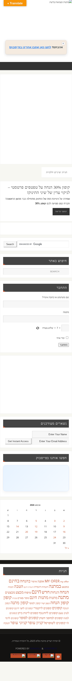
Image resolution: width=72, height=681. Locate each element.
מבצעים (10, 592)
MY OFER (52, 581)
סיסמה (66, 312)
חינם (36, 591)
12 (36, 526)
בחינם (14, 580)
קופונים (57, 607)
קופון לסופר (35, 603)
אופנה (40, 581)
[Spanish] (47, 28)
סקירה (14, 598)
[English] (39, 23)
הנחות (54, 592)
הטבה (18, 586)
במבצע (65, 587)
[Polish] (65, 23)
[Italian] (50, 23)
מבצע (20, 592)
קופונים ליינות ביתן (28, 613)
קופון (8, 597)
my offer (64, 581)
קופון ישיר (45, 603)
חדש (46, 592)
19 (36, 531)
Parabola (35, 648)
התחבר (63, 344)
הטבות (10, 587)
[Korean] (58, 23)
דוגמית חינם (29, 587)
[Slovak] (43, 28)
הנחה (64, 592)
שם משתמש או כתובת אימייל (55, 297)
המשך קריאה (61, 211)
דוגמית (37, 587)
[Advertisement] (36, 123)
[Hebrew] (47, 23)
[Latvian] (62, 23)
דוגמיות (45, 587)
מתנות (53, 597)
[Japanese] (54, 23)
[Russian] (39, 28)
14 (17, 526)
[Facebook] (18, 655)
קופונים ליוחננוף (48, 613)
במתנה (55, 586)
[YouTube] (58, 656)
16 (64, 531)
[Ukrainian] (50, 28)
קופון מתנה (19, 602)
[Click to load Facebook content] (36, 478)
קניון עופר (35, 622)
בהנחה (25, 581)
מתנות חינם (39, 597)
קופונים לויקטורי (42, 608)
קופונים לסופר (29, 617)
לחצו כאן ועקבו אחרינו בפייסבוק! (30, 47)
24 (54, 537)
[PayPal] (48, 655)
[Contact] (34, 655)
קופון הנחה (59, 602)
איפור (34, 581)
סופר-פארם (23, 598)
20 (26, 531)
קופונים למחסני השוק (51, 618)
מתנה (63, 596)
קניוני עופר (18, 622)
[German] (43, 23)
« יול (67, 548)
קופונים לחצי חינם (23, 608)
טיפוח (27, 592)
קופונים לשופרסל (55, 623)
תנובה (7, 623)
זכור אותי (60, 338)
